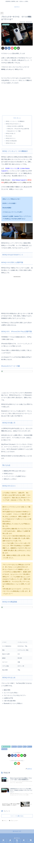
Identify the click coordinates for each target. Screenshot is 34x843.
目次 (14, 118)
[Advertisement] (17, 99)
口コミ (30, 746)
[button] (18, 48)
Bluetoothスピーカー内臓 (13, 131)
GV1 (25, 746)
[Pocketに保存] (12, 48)
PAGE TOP (17, 831)
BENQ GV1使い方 (10, 133)
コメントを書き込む (17, 816)
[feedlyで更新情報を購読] (15, 763)
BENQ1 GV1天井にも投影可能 (15, 126)
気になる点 (9, 136)
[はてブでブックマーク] (9, 48)
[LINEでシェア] (15, 48)
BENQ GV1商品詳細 (11, 140)
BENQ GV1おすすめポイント (13, 123)
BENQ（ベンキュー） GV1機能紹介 (15, 121)
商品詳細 (5, 749)
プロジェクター (6, 746)
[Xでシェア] (2, 48)
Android (15, 746)
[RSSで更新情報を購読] (18, 763)
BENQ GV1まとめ (10, 143)
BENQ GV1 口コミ (11, 138)
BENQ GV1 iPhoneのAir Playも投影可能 (18, 128)
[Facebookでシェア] (5, 48)
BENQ (20, 746)
